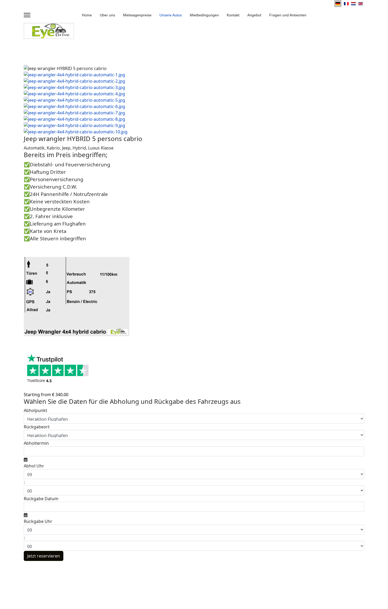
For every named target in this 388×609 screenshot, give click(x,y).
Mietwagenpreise (137, 15)
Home (87, 15)
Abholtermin (36, 443)
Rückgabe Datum (41, 499)
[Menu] (27, 15)
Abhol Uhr (34, 466)
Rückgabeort (37, 427)
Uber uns (107, 15)
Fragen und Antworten (287, 15)
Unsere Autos (170, 15)
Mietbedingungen (204, 15)
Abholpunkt (35, 410)
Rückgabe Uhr (38, 521)
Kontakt (233, 15)
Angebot (254, 15)
